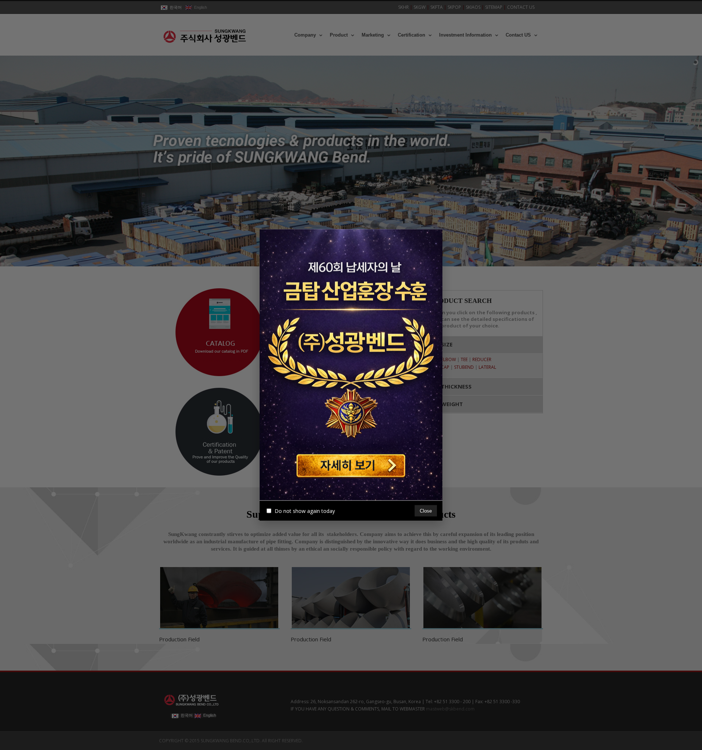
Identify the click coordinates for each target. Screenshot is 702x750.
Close (426, 511)
